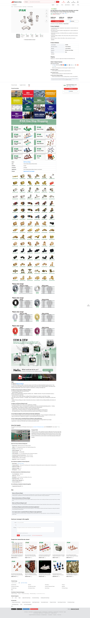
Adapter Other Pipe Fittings (26, 597)
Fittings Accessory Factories (16, 602)
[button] (54, 1)
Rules (78, 4)
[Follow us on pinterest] (76, 609)
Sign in (78, 2)
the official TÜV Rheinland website (38, 426)
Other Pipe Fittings (30, 6)
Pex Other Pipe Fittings (35, 597)
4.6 (67, 86)
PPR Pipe (29, 584)
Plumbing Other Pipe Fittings (45, 597)
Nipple (19, 597)
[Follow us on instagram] (74, 609)
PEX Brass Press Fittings (14, 586)
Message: (15, 527)
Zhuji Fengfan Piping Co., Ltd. (57, 13)
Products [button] (26, 1)
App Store (14, 609)
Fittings (22, 463)
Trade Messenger (26, 609)
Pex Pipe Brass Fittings (71, 602)
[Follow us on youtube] (75, 609)
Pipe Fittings (24, 6)
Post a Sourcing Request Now (37, 535)
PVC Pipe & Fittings (64, 588)
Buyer (57, 4)
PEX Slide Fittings (13, 588)
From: (15, 522)
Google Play (19, 609)
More (12, 606)
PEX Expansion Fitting (31, 588)
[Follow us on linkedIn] (78, 609)
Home (12, 6)
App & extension (67, 4)
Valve (20, 463)
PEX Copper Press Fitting (32, 586)
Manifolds (63, 586)
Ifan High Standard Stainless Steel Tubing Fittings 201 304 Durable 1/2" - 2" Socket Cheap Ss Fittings (59, 555)
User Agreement (50, 614)
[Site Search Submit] (57, 2)
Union (16, 597)
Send (18, 535)
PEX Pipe (63, 584)
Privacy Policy (59, 614)
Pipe (18, 463)
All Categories (14, 4)
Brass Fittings (47, 588)
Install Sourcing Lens (35, 609)
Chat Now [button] (72, 21)
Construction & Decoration (18, 6)
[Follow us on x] (72, 609)
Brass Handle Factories (44, 602)
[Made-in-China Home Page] (16, 2)
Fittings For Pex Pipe (53, 602)
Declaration (54, 614)
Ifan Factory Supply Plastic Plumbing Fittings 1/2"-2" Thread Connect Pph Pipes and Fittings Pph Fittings (31, 574)
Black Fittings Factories (35, 602)
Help (62, 4)
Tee (12, 597)
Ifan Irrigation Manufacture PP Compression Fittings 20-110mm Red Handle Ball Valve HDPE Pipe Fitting (58, 574)
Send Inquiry (57, 21)
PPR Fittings (47, 584)
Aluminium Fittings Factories (26, 602)
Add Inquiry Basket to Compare (30, 39)
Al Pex (21, 604)
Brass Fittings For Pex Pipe (62, 602)
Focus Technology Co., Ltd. (38, 614)
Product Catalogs (24, 582)
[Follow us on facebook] (71, 609)
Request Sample (66, 23)
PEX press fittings (19, 383)
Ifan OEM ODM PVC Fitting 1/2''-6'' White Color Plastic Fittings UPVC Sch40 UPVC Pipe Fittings (44, 574)
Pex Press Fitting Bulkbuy (27, 604)
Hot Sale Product (13, 584)
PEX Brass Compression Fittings (49, 586)
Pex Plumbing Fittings (15, 604)
